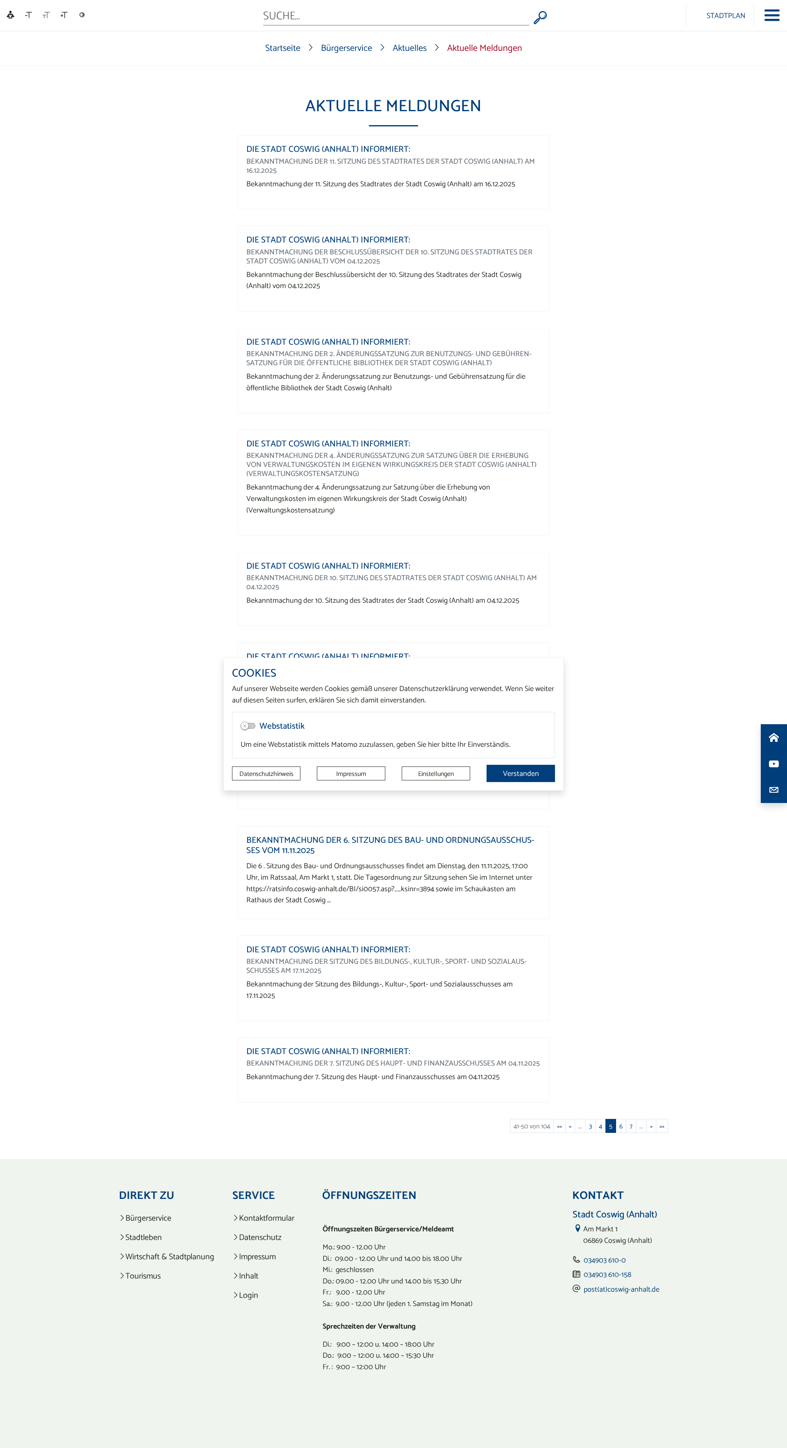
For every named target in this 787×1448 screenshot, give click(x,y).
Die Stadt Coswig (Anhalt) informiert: (328, 148)
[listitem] (166, 1218)
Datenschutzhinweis (266, 773)
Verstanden (521, 773)
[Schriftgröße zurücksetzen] (46, 15)
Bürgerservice (346, 47)
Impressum (351, 773)
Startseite (282, 47)
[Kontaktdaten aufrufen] (774, 790)
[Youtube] (774, 763)
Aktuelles (410, 47)
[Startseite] (774, 737)
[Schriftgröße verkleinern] (28, 15)
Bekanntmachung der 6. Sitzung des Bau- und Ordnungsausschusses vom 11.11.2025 (390, 844)
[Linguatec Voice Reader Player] (10, 15)
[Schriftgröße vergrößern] (64, 15)
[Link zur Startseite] (672, 15)
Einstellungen (436, 773)
